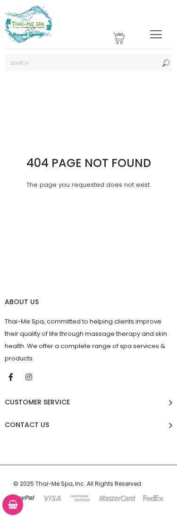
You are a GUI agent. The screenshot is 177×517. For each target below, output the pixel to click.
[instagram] (30, 376)
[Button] (156, 34)
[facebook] (12, 376)
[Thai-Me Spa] (28, 24)
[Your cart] (119, 39)
